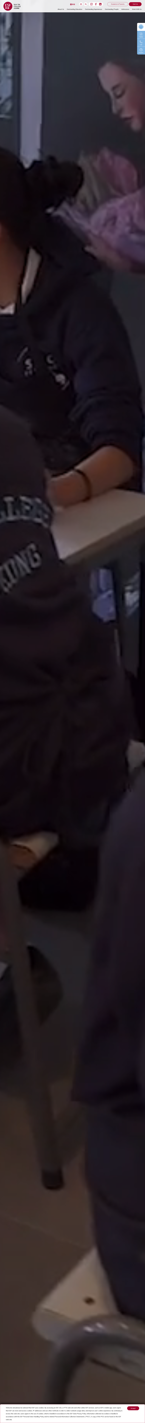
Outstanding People (112, 9)
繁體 (73, 4)
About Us (61, 9)
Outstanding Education (74, 9)
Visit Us (135, 4)
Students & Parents (117, 4)
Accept (133, 1408)
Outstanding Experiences (93, 9)
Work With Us (137, 9)
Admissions (125, 9)
